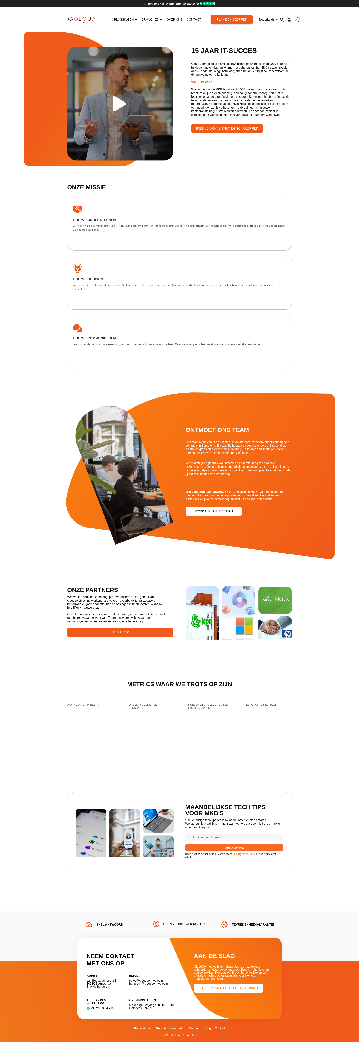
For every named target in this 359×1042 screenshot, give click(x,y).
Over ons (174, 19)
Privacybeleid (143, 1028)
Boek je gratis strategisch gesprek (227, 128)
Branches (150, 19)
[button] (282, 19)
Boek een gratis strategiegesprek (228, 988)
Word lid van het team (214, 511)
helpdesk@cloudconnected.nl (149, 983)
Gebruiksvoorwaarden (170, 1028)
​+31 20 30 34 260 (102, 1008)
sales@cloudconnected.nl (146, 980)
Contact (194, 19)
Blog (208, 1028)
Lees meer (120, 632)
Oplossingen (123, 19)
